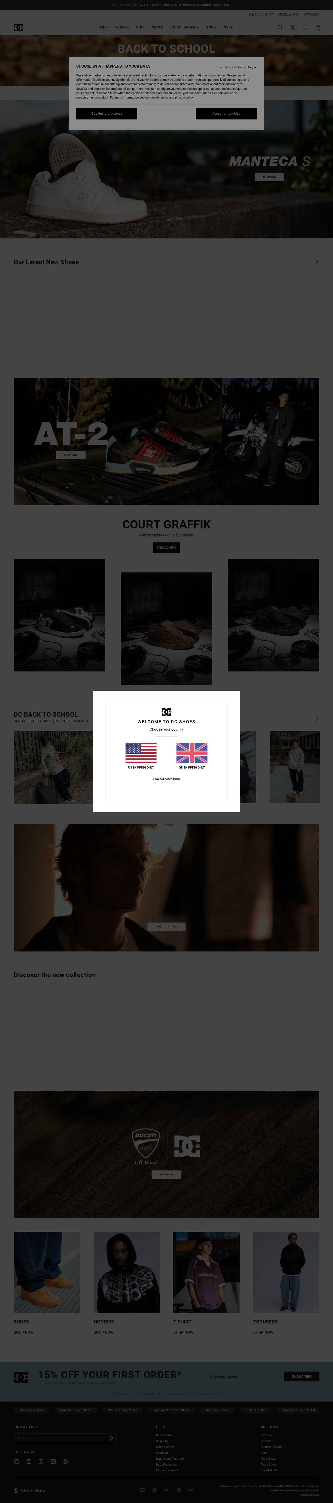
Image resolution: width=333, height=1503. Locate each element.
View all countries (166, 778)
